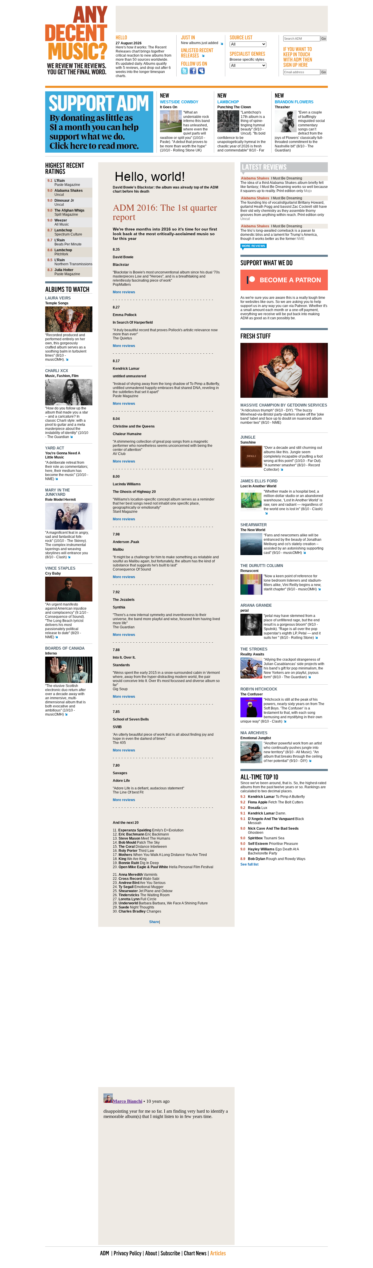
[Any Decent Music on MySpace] (201, 73)
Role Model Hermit (60, 500)
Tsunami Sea (266, 838)
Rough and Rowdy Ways (276, 859)
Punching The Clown (234, 107)
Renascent (249, 571)
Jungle (248, 437)
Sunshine (248, 442)
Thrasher (282, 107)
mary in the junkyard (57, 492)
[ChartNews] (195, 1253)
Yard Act (54, 448)
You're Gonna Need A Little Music (62, 455)
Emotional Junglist (255, 738)
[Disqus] (166, 1004)
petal (244, 610)
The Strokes (254, 649)
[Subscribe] (170, 1253)
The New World (252, 530)
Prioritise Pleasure (273, 844)
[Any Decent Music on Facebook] (192, 73)
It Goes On (168, 107)
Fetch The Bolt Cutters (275, 802)
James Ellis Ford (258, 481)
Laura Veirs (58, 298)
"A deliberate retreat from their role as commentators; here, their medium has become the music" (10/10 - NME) (66, 471)
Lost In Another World (258, 486)
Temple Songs (56, 303)
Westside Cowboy (179, 102)
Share (154, 922)
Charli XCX (56, 371)
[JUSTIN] (201, 37)
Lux (257, 808)
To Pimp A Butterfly (276, 797)
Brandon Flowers (294, 102)
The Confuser (251, 694)
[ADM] (104, 1253)
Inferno (51, 653)
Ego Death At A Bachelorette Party (273, 851)
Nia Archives (254, 733)
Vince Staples (60, 568)
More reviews (124, 292)
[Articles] (218, 1253)
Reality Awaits (252, 654)
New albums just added (199, 43)
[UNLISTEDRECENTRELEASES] (201, 53)
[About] (151, 1253)
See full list (249, 864)
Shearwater (253, 525)
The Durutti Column (261, 566)
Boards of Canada (65, 648)
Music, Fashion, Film (62, 376)
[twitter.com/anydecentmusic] (184, 73)
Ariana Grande (256, 605)
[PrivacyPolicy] (128, 1253)
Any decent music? (76, 40)
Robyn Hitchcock (258, 689)
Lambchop (228, 102)
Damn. (267, 813)
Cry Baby (53, 573)
